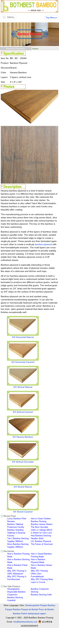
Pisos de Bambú (46, 609)
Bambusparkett (32, 605)
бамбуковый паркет (37, 613)
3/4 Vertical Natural (22, 387)
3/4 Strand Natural (23, 486)
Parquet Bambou (47, 605)
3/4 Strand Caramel (23, 511)
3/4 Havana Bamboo (23, 437)
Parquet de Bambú (29, 609)
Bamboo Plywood (15, 48)
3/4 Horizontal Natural (23, 337)
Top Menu (51, 17)
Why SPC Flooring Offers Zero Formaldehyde (39, 574)
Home (35, 48)
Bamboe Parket (20, 613)
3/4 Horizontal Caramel (22, 362)
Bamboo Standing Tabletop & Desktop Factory (16, 533)
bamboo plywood (43, 244)
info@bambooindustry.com (25, 622)
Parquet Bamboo (12, 609)
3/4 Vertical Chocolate (23, 462)
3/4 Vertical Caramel (23, 412)
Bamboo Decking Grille (41, 594)
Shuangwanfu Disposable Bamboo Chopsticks (16, 592)
